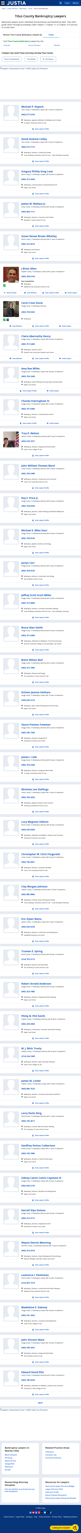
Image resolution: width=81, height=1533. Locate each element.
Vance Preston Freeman (36, 724)
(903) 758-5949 (28, 506)
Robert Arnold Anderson (36, 983)
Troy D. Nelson (30, 433)
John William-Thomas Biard (38, 465)
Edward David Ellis (32, 1372)
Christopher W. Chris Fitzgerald (40, 854)
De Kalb (8, 1470)
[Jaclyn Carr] (11, 569)
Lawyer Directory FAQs (54, 1489)
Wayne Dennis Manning (36, 1242)
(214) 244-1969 (28, 1056)
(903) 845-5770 (28, 1185)
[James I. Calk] (11, 763)
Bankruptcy (23, 8)
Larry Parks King (31, 1113)
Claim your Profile (52, 1492)
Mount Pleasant (34, 45)
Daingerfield (9, 1464)
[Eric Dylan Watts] (11, 925)
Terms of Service (44, 1517)
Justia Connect (9, 1517)
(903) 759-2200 (28, 376)
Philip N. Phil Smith (33, 1016)
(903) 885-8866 (28, 894)
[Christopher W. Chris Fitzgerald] (11, 860)
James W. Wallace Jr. (33, 203)
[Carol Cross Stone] (11, 309)
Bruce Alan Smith (32, 627)
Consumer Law (51, 1455)
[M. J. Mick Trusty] (11, 1055)
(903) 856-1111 (28, 211)
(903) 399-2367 (28, 1347)
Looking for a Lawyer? (61, 1528)
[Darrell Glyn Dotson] (11, 1216)
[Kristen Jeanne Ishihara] (11, 698)
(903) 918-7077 (28, 441)
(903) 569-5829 (28, 829)
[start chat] (75, 1527)
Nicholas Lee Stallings (35, 789)
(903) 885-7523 (28, 1088)
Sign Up (75, 3)
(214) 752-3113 (28, 959)
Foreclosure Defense (53, 1458)
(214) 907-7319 (28, 1283)
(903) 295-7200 (28, 732)
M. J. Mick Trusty (31, 1048)
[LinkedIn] (30, 1512)
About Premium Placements (56, 1495)
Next (40, 1403)
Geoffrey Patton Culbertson (38, 1145)
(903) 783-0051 (28, 862)
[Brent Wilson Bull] (11, 666)
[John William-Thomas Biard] (11, 472)
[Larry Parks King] (11, 1119)
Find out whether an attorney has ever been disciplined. (20, 1490)
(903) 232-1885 (28, 991)
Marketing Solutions (70, 1517)
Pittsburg (8, 1458)
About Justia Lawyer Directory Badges (59, 1486)
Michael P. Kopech (32, 106)
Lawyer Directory (12, 8)
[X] (48, 1512)
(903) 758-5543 (28, 538)
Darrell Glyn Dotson (33, 1210)
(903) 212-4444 (28, 179)
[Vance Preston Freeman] (11, 731)
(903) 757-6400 (28, 344)
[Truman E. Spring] (11, 957)
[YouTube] (33, 1512)
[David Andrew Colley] (11, 145)
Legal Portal (20, 1517)
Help (35, 1517)
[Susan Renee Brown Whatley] (11, 242)
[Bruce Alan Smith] (11, 634)
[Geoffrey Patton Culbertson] (11, 1152)
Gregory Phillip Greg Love (37, 171)
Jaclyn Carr (28, 562)
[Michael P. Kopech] (11, 113)
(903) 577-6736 (28, 114)
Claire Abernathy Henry (36, 336)
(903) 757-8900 (28, 603)
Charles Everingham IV (35, 401)
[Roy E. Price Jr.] (11, 504)
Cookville (6, 45)
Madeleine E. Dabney (34, 1307)
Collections (49, 1452)
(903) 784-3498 (28, 473)
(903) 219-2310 (28, 1250)
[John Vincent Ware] (11, 1346)
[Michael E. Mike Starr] (11, 537)
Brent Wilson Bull (32, 659)
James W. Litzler (31, 1080)
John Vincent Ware (32, 1339)
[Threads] (42, 1512)
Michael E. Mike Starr (34, 530)
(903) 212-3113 (28, 1218)
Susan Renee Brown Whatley (39, 236)
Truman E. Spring (32, 951)
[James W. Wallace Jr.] (11, 210)
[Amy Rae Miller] (11, 375)
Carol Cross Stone (32, 302)
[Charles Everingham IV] (11, 407)
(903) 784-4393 (28, 797)
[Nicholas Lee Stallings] (11, 795)
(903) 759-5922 (28, 312)
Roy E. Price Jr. (29, 498)
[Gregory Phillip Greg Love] (11, 178)
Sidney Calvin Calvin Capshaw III (41, 1177)
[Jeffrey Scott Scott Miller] (11, 601)
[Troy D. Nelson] (11, 439)
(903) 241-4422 (28, 1315)
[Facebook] (36, 1512)
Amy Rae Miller (30, 368)
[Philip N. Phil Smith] (11, 1022)
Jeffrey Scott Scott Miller (36, 595)
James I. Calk (29, 757)
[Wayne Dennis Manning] (11, 1249)
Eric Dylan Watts (31, 919)
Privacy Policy (57, 1517)
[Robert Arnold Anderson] (11, 990)
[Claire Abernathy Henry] (11, 342)
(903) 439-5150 (28, 276)
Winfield (57, 45)
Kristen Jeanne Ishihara (35, 692)
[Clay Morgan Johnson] (11, 893)
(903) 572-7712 (28, 147)
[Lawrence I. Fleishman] (11, 1281)
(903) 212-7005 (28, 667)
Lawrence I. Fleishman (35, 1275)
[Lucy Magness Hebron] (11, 828)
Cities (51, 35)
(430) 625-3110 (28, 700)
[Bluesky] (45, 1512)
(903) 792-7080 (28, 1153)
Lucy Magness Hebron (35, 821)
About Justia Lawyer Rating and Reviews (60, 1498)
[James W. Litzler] (11, 1087)
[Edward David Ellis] (11, 1378)
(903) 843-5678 (28, 926)
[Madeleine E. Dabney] (11, 1313)
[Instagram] (39, 1512)
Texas (30, 8)
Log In (67, 3)
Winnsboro (9, 1467)
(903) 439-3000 (28, 1024)
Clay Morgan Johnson (34, 886)
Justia (3, 8)
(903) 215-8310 (28, 244)
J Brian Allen (29, 268)
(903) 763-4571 (28, 1121)
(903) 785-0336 (28, 1380)
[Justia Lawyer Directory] (16, 3)
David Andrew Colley (34, 139)
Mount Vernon (10, 1461)
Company (29, 1517)
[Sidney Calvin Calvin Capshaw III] (11, 1184)
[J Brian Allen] (11, 275)
